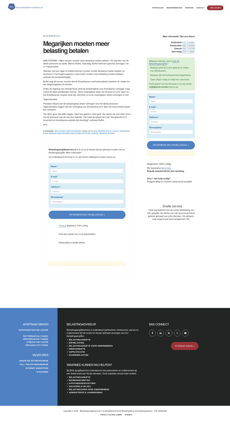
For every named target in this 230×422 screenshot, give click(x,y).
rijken (95, 133)
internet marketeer (37, 368)
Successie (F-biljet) (80, 386)
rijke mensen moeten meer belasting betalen (67, 133)
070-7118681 (188, 51)
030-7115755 (188, 48)
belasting (60, 131)
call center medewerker (34, 364)
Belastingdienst (128, 411)
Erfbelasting (76, 343)
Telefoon (56, 186)
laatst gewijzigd (121, 131)
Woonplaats (57, 197)
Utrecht (31, 342)
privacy (167, 167)
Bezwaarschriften (79, 380)
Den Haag (30, 345)
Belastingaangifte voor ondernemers (91, 346)
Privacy (62, 225)
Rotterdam (29, 336)
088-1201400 (42, 330)
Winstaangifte (77, 349)
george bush (104, 131)
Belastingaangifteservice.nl (25, 6)
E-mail (54, 176)
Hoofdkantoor (27, 330)
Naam (54, 166)
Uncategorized (74, 131)
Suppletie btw (77, 352)
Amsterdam (29, 339)
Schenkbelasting (79, 355)
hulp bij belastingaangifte (164, 62)
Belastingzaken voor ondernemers (89, 389)
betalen (92, 131)
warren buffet (107, 133)
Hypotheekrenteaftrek (82, 383)
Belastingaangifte (80, 340)
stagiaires (42, 372)
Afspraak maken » (184, 346)
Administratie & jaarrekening (85, 392)
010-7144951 (188, 42)
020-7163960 (188, 45)
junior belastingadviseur (33, 361)
